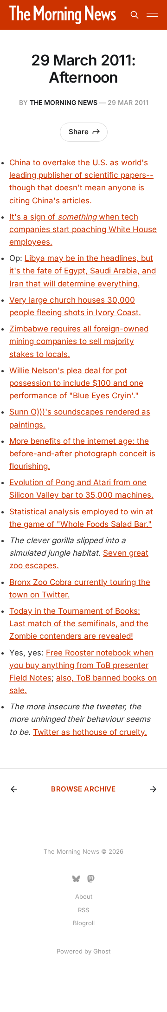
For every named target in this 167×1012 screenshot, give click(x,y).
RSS (83, 910)
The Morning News (63, 102)
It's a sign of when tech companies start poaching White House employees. (83, 229)
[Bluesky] (76, 878)
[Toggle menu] (152, 15)
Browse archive (83, 789)
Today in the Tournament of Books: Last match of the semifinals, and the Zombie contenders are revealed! (78, 623)
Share (79, 131)
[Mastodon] (91, 878)
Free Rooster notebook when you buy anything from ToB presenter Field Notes (81, 665)
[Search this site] (134, 15)
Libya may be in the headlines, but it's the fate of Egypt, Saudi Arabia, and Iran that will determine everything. (82, 270)
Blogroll (84, 923)
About (83, 896)
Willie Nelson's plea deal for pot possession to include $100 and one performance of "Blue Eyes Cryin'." (76, 383)
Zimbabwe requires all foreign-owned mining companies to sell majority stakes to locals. (78, 341)
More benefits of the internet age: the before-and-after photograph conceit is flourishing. (82, 453)
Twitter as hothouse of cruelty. (90, 732)
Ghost (101, 951)
